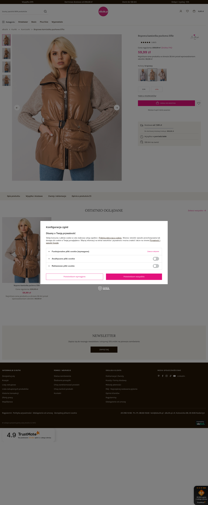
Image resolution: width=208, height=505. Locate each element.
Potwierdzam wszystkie (134, 276)
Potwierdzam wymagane (74, 276)
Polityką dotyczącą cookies (110, 238)
